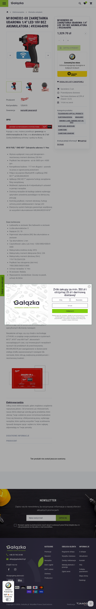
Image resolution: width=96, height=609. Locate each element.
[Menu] (12, 582)
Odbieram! (70, 311)
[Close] (89, 286)
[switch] (8, 599)
